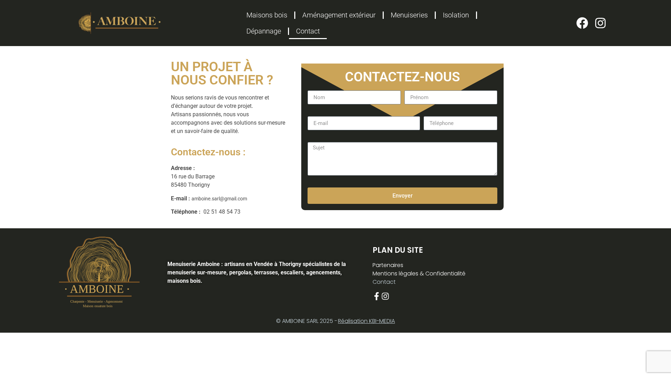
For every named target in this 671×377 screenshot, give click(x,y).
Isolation (456, 15)
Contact (308, 31)
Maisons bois (266, 15)
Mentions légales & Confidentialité (419, 273)
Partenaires (388, 265)
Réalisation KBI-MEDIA (366, 321)
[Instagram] (600, 23)
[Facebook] (582, 23)
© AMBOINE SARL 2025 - (306, 321)
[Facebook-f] (377, 296)
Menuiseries (409, 15)
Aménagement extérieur (339, 15)
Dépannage (263, 31)
